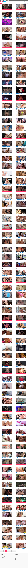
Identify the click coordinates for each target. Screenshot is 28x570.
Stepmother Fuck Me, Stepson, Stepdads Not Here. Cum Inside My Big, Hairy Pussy (7, 237)
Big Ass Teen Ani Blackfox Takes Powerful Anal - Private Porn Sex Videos (21, 472)
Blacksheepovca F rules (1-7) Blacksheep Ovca (7, 495)
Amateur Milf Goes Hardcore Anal (5, 275)
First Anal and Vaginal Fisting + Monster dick (20, 199)
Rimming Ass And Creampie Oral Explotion (20, 108)
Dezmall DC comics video (19, 93)
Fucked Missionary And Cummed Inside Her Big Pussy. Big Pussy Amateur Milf (7, 131)
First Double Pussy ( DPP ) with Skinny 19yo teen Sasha (21, 548)
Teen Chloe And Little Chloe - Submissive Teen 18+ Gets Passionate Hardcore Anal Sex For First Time (21, 343)
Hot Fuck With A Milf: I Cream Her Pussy (6, 70)
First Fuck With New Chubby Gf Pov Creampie (21, 313)
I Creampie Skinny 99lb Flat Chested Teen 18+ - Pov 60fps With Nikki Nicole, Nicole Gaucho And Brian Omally (21, 40)
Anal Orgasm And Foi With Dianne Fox (20, 32)
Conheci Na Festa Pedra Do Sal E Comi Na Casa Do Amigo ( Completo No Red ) (21, 17)
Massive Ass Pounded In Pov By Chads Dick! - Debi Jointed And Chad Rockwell (21, 434)
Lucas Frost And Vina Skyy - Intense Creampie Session (21, 404)
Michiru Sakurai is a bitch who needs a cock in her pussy (7, 32)
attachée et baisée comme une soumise (6, 343)
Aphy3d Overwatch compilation (5, 78)
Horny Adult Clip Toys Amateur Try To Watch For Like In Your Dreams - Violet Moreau (7, 305)
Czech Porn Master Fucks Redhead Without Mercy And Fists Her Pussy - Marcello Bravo (21, 252)
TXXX (2, 33)
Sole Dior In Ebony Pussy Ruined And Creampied (21, 442)
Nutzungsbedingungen (3, 556)
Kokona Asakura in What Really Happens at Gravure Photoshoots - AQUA (21, 510)
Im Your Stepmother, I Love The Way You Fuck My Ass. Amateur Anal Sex (7, 55)
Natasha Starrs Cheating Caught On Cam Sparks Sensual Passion (21, 495)
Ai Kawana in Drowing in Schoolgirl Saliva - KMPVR (7, 472)
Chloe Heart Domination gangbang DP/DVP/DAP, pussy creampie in (21, 222)
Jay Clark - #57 (3, 214)
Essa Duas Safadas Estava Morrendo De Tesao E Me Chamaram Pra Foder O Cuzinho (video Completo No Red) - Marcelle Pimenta (21, 161)
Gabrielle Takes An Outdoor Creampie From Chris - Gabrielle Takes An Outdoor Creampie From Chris (21, 214)
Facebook (17, 563)
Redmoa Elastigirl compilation (5, 366)
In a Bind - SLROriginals (18, 260)
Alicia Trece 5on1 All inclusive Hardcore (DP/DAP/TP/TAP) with (7, 108)
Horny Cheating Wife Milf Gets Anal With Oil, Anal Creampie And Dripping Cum (7, 457)
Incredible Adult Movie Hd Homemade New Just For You (7, 313)
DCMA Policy (2, 555)
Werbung (15, 555)
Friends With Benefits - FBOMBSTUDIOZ (6, 184)
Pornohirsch (17, 71)
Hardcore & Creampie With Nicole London (6, 123)
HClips (3, 18)
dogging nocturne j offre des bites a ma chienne (7, 40)
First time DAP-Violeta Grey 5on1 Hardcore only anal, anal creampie (21, 184)
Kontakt (15, 558)
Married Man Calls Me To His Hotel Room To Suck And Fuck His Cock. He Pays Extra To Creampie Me (7, 146)
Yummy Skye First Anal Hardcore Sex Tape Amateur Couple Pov (7, 434)
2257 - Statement (2, 557)
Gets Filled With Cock (4, 442)
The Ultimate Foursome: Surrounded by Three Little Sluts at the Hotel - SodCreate (7, 404)
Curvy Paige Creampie (18, 237)
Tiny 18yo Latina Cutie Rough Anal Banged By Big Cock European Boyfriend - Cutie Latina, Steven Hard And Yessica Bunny (21, 533)
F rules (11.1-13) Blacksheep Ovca (19, 305)
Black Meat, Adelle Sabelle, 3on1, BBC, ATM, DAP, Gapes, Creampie (7, 525)
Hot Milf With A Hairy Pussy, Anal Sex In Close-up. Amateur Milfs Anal (21, 78)
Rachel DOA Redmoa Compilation (19, 366)
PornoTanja (8, 0)
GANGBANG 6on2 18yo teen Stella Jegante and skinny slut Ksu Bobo (21, 525)
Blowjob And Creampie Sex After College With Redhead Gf (21, 169)
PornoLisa (1, 0)
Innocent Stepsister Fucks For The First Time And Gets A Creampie (7, 222)
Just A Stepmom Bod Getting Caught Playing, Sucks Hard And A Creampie (21, 290)
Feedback (16, 559)
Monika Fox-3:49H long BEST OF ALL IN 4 (20, 131)
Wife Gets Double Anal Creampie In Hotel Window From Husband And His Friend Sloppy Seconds (7, 419)
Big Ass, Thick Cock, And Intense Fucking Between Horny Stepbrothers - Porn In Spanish (21, 146)
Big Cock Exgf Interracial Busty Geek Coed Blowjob (7, 533)
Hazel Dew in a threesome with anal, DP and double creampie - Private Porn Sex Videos (21, 419)
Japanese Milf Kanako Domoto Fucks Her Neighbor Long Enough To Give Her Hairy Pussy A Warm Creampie (7, 381)
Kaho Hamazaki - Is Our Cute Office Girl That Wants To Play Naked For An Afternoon (21, 275)
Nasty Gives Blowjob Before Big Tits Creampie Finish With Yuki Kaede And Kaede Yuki (7, 260)
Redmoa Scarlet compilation (19, 351)
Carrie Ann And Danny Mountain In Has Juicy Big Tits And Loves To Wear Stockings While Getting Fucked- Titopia (7, 252)
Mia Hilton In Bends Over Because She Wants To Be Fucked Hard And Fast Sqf (7, 169)
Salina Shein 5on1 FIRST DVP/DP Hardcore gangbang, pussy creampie (7, 510)
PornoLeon (4, 0)
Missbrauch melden (16, 557)
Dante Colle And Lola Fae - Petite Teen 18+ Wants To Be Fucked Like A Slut (7, 328)
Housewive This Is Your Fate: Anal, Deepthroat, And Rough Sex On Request (7, 290)
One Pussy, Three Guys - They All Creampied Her (7, 93)
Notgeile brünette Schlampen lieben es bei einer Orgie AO (21, 70)
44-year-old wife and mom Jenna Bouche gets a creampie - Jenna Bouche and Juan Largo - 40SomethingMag (21, 328)
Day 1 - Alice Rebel (18, 55)
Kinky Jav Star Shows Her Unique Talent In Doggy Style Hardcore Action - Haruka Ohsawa (7, 17)
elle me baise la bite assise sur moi (6, 351)
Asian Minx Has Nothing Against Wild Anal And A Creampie (7, 548)
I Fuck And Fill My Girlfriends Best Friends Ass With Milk (7, 199)
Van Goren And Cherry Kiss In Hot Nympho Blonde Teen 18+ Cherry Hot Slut (21, 457)
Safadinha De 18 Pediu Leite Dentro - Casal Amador (21, 381)
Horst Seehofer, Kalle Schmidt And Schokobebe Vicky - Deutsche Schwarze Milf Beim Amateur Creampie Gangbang (21, 123)
